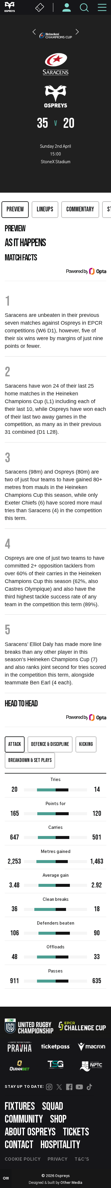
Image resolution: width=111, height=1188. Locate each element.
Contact (19, 1145)
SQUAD (52, 1106)
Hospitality (60, 1145)
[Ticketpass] (55, 1047)
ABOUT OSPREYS (30, 1132)
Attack (14, 744)
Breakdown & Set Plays (30, 760)
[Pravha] (19, 1046)
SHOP (58, 1119)
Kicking (86, 744)
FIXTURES (20, 1106)
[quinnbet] (19, 1065)
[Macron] (91, 1046)
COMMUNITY (24, 1119)
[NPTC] (91, 1065)
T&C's (82, 1159)
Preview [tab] (15, 209)
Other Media (71, 1182)
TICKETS (76, 1132)
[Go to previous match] (34, 31)
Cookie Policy (23, 1159)
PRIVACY (57, 1159)
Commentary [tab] (80, 209)
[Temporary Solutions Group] (55, 1065)
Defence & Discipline (50, 744)
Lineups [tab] (45, 209)
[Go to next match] (77, 31)
